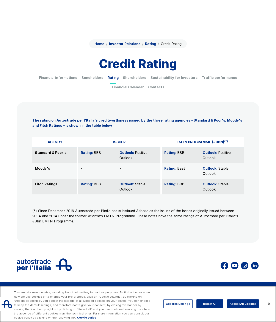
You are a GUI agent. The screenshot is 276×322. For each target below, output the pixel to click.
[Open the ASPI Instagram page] (244, 265)
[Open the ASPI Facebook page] (224, 265)
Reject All (209, 303)
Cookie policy (86, 317)
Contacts (156, 87)
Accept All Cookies (243, 303)
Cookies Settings (178, 303)
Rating (113, 77)
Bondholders (92, 77)
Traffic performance (219, 77)
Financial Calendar (128, 87)
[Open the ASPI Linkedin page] (255, 265)
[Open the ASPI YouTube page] (234, 265)
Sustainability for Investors (174, 77)
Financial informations (58, 77)
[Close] (269, 303)
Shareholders (134, 77)
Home (99, 44)
